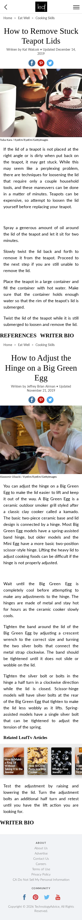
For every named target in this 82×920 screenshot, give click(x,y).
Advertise (41, 853)
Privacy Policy (41, 874)
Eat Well (24, 18)
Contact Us (41, 858)
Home (7, 18)
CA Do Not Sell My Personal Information (41, 879)
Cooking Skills (45, 18)
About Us (41, 848)
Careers (41, 864)
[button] (31, 63)
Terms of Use (41, 869)
